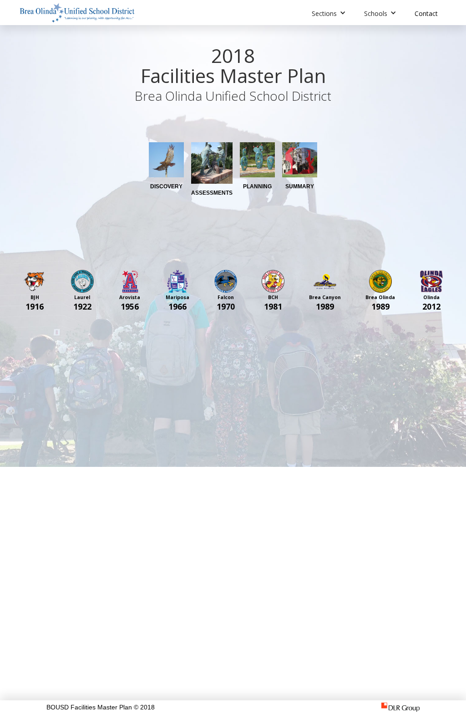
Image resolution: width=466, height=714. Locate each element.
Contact (426, 13)
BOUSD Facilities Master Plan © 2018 (100, 707)
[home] (77, 12)
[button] (329, 12)
